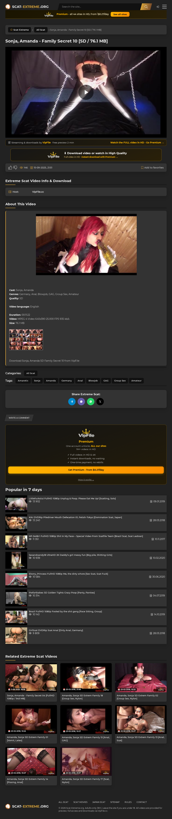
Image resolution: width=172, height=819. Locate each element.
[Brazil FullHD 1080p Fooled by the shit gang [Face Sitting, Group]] (16, 616)
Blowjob (93, 380)
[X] (100, 401)
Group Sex (120, 380)
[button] (157, 6)
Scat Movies (80, 802)
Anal (80, 380)
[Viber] (81, 401)
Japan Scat (98, 802)
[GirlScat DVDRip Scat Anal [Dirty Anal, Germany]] (16, 635)
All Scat (40, 29)
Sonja (37, 380)
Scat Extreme (21, 29)
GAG (106, 380)
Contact (142, 802)
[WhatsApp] (90, 401)
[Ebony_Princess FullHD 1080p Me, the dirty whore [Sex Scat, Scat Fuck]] (16, 579)
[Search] (146, 6)
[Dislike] (15, 167)
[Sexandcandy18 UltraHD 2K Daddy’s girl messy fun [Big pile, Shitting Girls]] (16, 560)
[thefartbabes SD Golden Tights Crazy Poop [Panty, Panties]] (16, 598)
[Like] (10, 167)
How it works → (86, 479)
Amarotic (23, 380)
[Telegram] (72, 401)
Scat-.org (30, 7)
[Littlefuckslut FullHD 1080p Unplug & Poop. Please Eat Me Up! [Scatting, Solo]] (16, 503)
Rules (128, 802)
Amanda (51, 380)
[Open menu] (164, 6)
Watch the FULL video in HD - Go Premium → (137, 142)
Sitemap (115, 802)
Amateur (136, 380)
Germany (66, 380)
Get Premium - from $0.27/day (86, 470)
